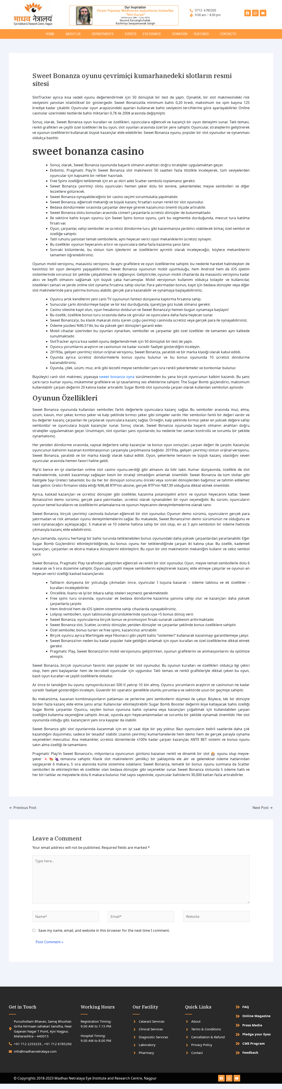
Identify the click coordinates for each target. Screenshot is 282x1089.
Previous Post (22, 807)
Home (50, 34)
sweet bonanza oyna (116, 376)
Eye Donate (152, 34)
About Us (73, 34)
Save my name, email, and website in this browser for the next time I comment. (104, 930)
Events (130, 34)
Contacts (228, 34)
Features (201, 34)
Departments (103, 34)
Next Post (262, 807)
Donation (179, 34)
